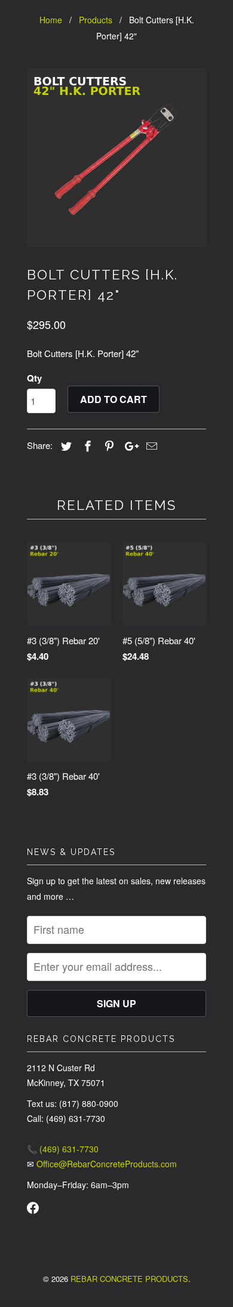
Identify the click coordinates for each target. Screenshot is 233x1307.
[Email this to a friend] (150, 445)
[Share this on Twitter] (64, 445)
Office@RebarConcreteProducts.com (106, 1164)
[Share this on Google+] (128, 445)
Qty (34, 378)
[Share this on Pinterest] (107, 445)
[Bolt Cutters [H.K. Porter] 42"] (116, 157)
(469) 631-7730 (69, 1149)
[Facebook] (33, 1209)
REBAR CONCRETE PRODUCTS (129, 1278)
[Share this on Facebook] (86, 445)
